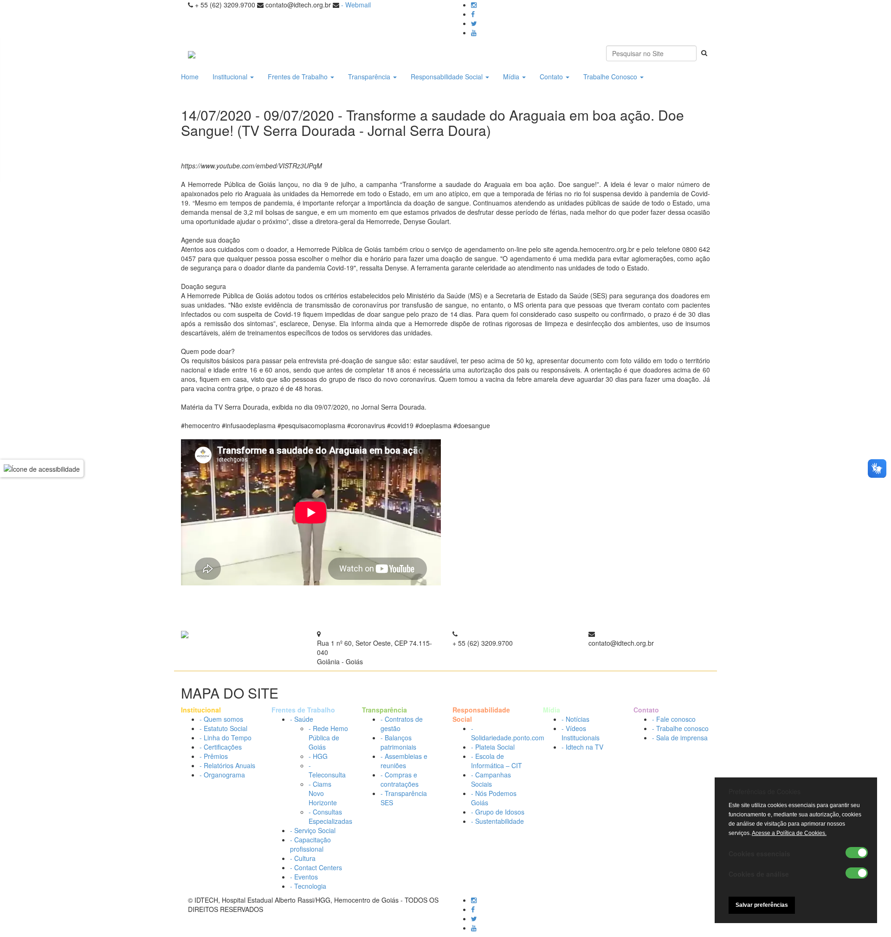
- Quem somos (221, 719)
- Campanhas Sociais (491, 779)
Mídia (512, 76)
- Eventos (304, 876)
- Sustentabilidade (497, 821)
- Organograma (222, 774)
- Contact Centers (316, 867)
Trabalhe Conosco (611, 76)
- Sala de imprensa (680, 737)
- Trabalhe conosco (680, 728)
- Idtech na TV (582, 746)
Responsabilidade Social (447, 76)
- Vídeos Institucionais (581, 733)
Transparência (370, 76)
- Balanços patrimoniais (398, 742)
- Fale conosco (674, 719)
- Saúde (301, 719)
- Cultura (303, 858)
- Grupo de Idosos (497, 811)
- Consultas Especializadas (330, 816)
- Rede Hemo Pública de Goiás (328, 737)
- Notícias (575, 719)
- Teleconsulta (327, 770)
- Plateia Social (493, 746)
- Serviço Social (313, 830)
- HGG (318, 756)
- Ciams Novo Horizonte (323, 793)
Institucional (231, 76)
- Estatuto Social (223, 728)
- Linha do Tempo (226, 737)
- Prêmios (214, 756)
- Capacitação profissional (310, 844)
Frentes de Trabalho (298, 76)
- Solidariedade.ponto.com (507, 733)
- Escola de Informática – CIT (496, 760)
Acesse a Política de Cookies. (789, 833)
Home (190, 76)
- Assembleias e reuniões (404, 760)
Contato (552, 76)
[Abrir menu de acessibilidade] (42, 468)
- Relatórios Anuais (227, 765)
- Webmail (356, 4)
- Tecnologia (308, 886)
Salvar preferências (762, 905)
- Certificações (221, 746)
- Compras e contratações (400, 779)
